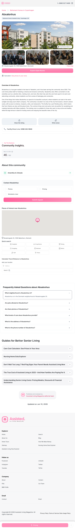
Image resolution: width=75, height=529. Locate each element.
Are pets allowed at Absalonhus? (16, 303)
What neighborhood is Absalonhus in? (18, 293)
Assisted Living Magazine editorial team (40, 396)
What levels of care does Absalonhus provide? (21, 315)
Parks (38, 252)
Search (6, 270)
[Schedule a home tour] (37, 194)
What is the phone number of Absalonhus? (20, 328)
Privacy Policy (44, 513)
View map (70, 66)
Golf (14, 252)
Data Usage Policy (65, 513)
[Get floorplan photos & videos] (20, 189)
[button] (37, 220)
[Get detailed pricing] (54, 189)
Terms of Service (54, 513)
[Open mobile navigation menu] (72, 3)
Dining (62, 244)
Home (4, 10)
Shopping (14, 248)
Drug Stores (38, 244)
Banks (62, 248)
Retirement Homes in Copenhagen (22, 10)
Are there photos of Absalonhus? (16, 309)
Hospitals (14, 244)
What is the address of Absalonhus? (17, 321)
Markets (38, 248)
